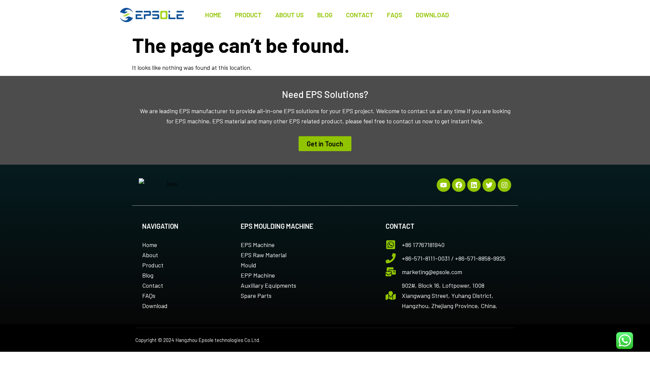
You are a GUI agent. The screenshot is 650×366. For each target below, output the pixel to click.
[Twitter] (489, 185)
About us (289, 15)
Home (213, 15)
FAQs (394, 15)
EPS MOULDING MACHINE (277, 226)
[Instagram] (504, 185)
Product (248, 15)
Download (432, 15)
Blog (324, 15)
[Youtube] (443, 185)
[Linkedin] (474, 185)
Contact (359, 15)
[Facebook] (458, 185)
